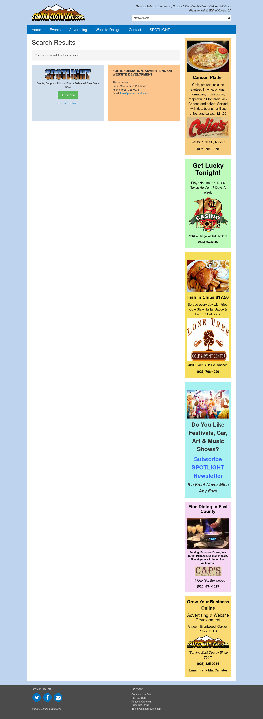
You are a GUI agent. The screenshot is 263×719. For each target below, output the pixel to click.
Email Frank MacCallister (208, 670)
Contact (135, 29)
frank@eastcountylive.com (135, 93)
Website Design (108, 29)
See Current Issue (67, 103)
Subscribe (68, 95)
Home (36, 29)
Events (55, 29)
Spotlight (160, 29)
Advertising (78, 29)
